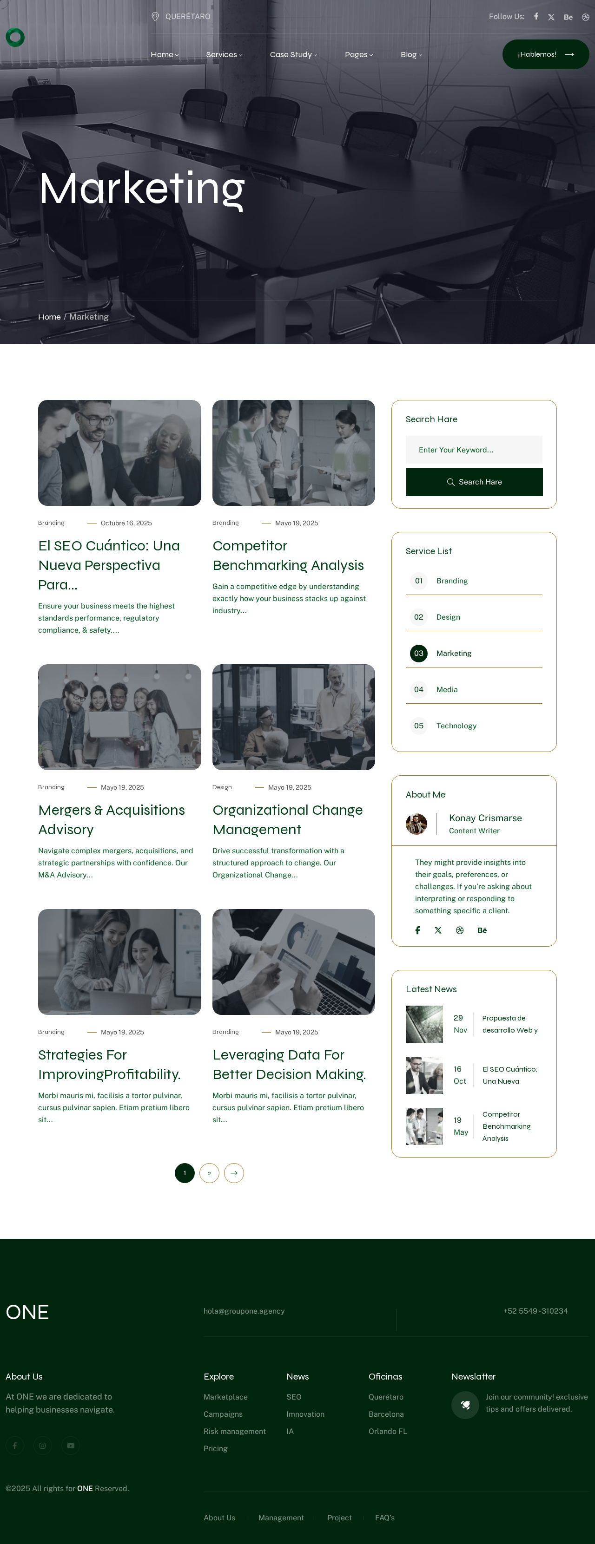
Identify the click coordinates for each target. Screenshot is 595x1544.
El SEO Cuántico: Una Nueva (510, 1075)
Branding (51, 523)
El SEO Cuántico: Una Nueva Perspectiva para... (109, 565)
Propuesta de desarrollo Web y (510, 1024)
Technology (445, 725)
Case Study (291, 54)
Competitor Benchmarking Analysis (507, 1126)
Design (222, 787)
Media (436, 689)
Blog (409, 54)
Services (221, 54)
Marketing (443, 653)
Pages (356, 54)
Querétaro (188, 16)
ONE (86, 1488)
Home (162, 54)
